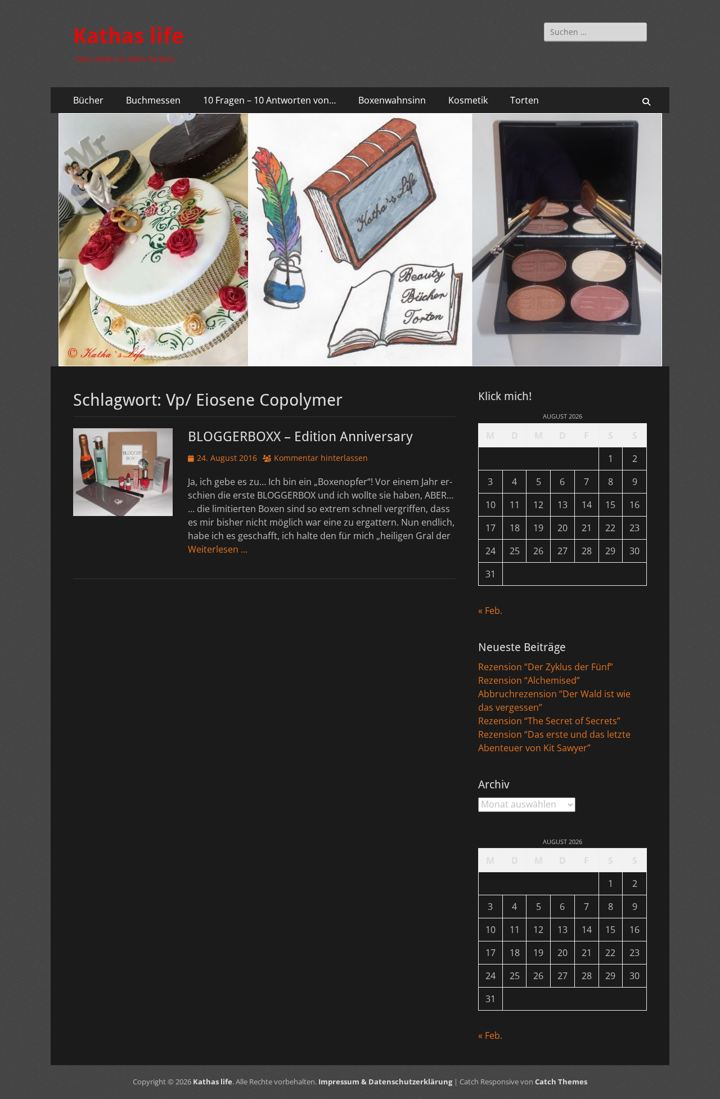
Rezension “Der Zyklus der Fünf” (545, 667)
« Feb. (490, 610)
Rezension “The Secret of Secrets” (549, 721)
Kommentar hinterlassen (321, 457)
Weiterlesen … (218, 549)
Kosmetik (468, 100)
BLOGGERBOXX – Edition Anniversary (300, 437)
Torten (524, 100)
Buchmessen (153, 100)
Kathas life (128, 36)
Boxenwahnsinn (392, 100)
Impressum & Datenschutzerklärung (385, 1081)
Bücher (88, 100)
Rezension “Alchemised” (529, 680)
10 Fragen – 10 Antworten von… (269, 100)
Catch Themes (561, 1081)
